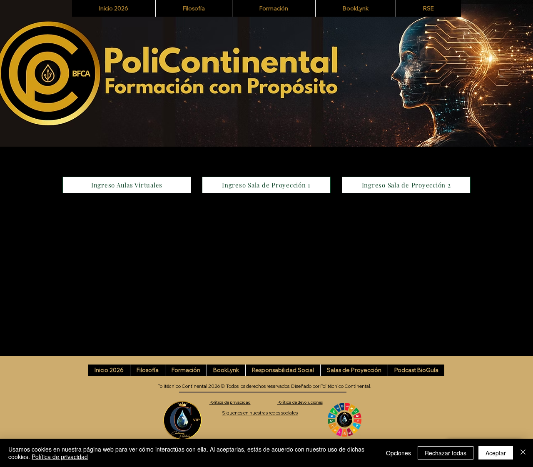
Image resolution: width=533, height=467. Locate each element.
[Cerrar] (523, 452)
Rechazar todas (445, 453)
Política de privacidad (60, 456)
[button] (273, 8)
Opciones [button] (398, 453)
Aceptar (496, 453)
